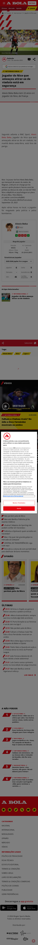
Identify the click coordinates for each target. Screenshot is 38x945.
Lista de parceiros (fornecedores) (13, 496)
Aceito (19, 508)
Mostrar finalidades (19, 503)
